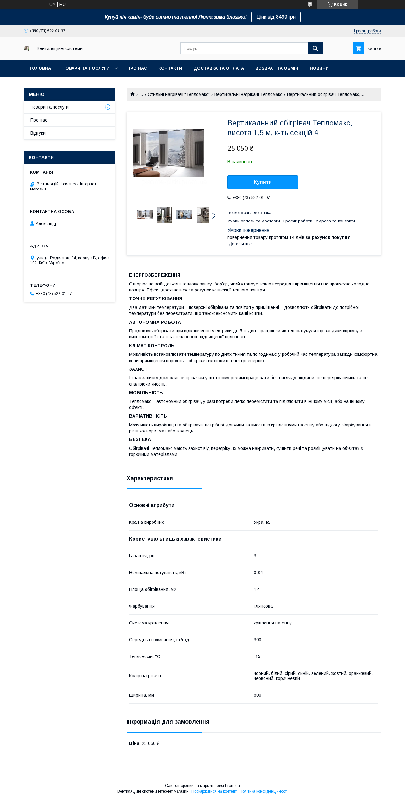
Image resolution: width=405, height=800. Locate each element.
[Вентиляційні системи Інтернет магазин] (26, 49)
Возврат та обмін (276, 68)
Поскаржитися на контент (214, 791)
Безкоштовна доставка (249, 212)
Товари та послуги (85, 68)
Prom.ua (232, 786)
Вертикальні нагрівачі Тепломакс (248, 94)
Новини (319, 68)
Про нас (137, 68)
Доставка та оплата (219, 68)
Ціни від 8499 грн (276, 17)
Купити (263, 182)
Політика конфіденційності (264, 791)
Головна (40, 68)
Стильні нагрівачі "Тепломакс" (179, 94)
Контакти (170, 68)
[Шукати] (315, 48)
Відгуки (38, 133)
